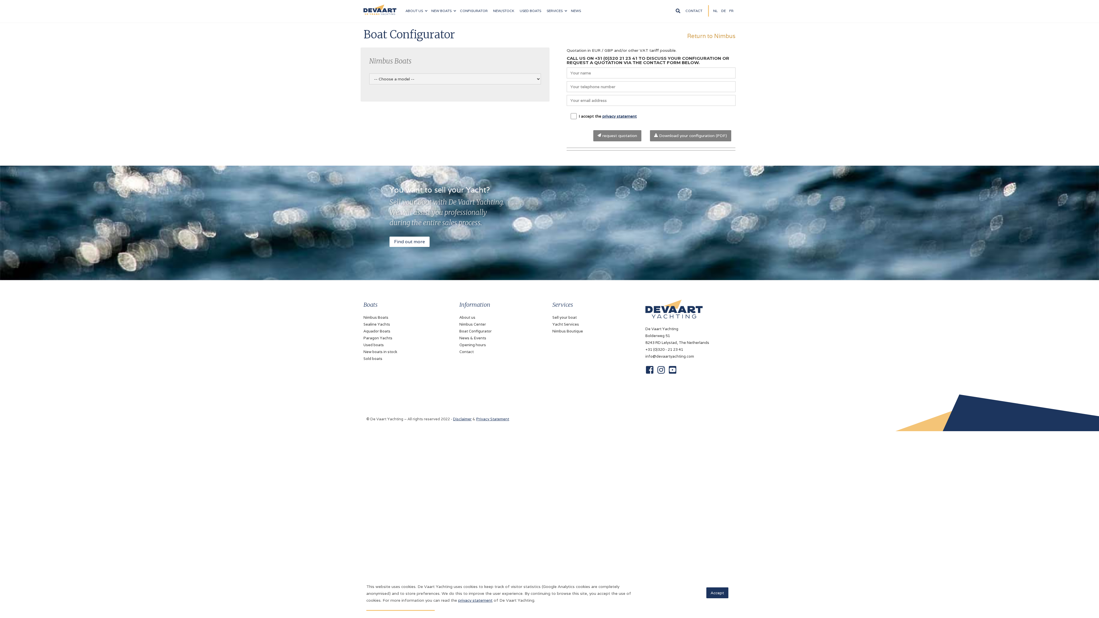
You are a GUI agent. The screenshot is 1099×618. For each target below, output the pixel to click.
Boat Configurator (475, 331)
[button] (416, 11)
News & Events (472, 338)
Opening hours (472, 344)
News (576, 11)
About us (467, 317)
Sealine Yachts (376, 324)
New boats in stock (380, 351)
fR (731, 11)
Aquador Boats (376, 331)
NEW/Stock (503, 11)
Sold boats (372, 358)
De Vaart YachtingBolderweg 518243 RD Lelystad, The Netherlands (677, 335)
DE (723, 11)
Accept (717, 592)
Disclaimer (462, 419)
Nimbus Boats (375, 317)
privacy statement (619, 116)
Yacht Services (565, 324)
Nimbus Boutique (567, 331)
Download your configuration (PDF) (692, 135)
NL (715, 11)
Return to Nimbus (711, 35)
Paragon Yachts (377, 338)
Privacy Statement (492, 419)
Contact (693, 11)
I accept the (608, 116)
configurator (474, 11)
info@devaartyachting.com (669, 356)
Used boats (530, 11)
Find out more (409, 242)
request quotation (619, 135)
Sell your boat (564, 317)
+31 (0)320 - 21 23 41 (664, 349)
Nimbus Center (472, 324)
